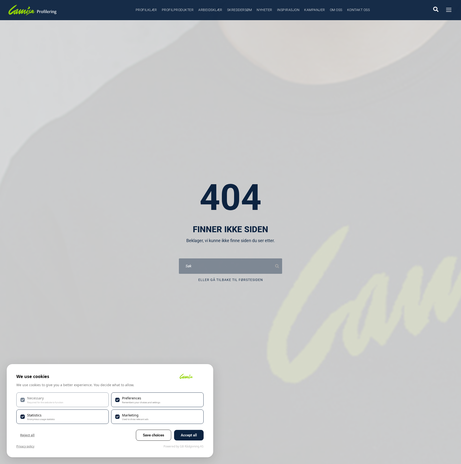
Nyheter (264, 10)
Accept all (189, 435)
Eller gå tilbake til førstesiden (230, 280)
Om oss (336, 10)
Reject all (27, 435)
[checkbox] (62, 399)
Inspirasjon (288, 10)
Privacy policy (25, 446)
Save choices (153, 435)
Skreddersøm (239, 10)
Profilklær (146, 10)
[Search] (277, 266)
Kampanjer (314, 10)
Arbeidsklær (210, 10)
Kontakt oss (358, 10)
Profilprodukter (178, 10)
